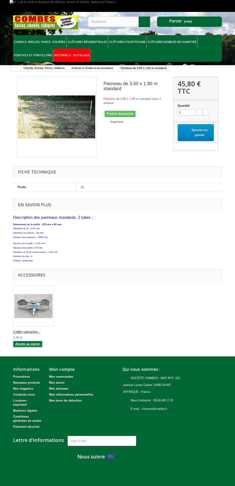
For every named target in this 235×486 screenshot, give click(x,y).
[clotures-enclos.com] (45, 22)
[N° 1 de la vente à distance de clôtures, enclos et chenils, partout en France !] (117, 6)
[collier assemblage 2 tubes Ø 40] (33, 306)
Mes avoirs (56, 382)
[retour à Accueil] (14, 68)
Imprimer (116, 121)
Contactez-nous (24, 394)
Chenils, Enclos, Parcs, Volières (40, 42)
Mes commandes (61, 376)
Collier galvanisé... (26, 332)
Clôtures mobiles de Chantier (172, 42)
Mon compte (62, 369)
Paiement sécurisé (26, 426)
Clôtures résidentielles (87, 42)
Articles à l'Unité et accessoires (92, 68)
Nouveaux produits (26, 382)
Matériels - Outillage (72, 55)
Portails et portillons (33, 55)
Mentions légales (25, 410)
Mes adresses (58, 388)
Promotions (21, 376)
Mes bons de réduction (65, 400)
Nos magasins (23, 388)
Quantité (184, 105)
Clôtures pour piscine (127, 42)
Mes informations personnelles (71, 394)
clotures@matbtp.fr (154, 409)
